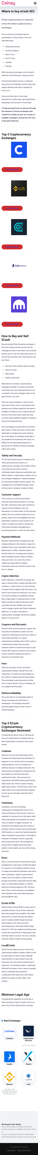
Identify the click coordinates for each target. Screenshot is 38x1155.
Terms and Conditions (24, 1150)
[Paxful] (28, 1062)
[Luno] (28, 1082)
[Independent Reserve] (28, 1036)
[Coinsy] (8, 3)
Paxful (28, 1064)
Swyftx (9, 1064)
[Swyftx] (9, 1062)
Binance (9, 1084)
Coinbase (9, 1038)
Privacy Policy (11, 1150)
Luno (29, 1084)
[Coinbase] (9, 1036)
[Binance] (9, 1082)
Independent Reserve (28, 1039)
